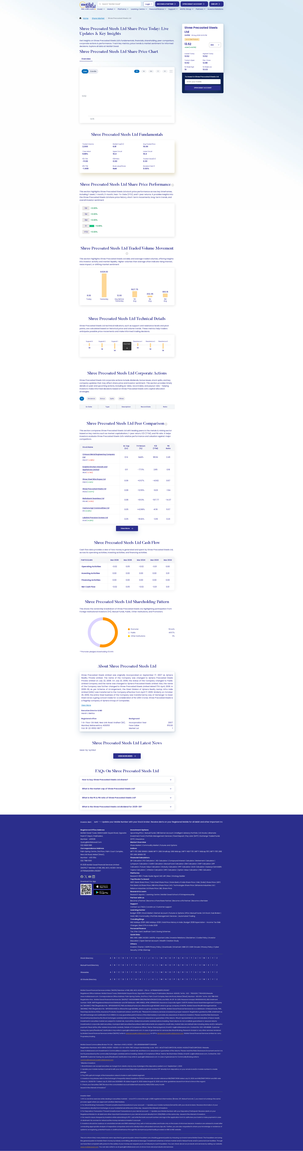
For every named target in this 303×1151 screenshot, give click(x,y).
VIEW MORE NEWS (125, 756)
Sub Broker (215, 913)
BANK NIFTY (153, 851)
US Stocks (203, 833)
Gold (132, 916)
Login (147, 4)
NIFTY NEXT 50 (188, 851)
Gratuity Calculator (169, 867)
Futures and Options (168, 845)
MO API (163, 876)
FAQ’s (143, 907)
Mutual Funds (150, 833)
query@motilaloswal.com (91, 842)
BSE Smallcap (164, 851)
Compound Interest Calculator (181, 860)
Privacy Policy (207, 947)
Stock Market (147, 913)
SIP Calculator (136, 860)
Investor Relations (177, 938)
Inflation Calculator (155, 870)
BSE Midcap (176, 851)
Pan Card (138, 931)
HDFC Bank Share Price (139, 882)
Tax (131, 931)
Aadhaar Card (149, 931)
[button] (100, 4)
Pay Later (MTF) (192, 836)
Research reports (137, 894)
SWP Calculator (204, 864)
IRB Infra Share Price (160, 885)
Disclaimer (190, 938)
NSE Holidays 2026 (137, 922)
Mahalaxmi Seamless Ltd (93, 498)
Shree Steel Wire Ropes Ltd (94, 479)
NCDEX (146, 938)
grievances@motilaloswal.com (138, 1033)
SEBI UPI (214, 4)
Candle (93, 71)
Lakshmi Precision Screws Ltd (95, 517)
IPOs (187, 913)
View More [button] (86, 705)
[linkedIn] (93, 877)
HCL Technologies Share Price (182, 885)
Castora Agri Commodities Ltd (95, 508)
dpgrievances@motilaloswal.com (170, 1033)
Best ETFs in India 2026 (148, 925)
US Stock (206, 913)
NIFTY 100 (214, 851)
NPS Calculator (170, 870)
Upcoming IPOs (136, 833)
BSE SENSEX (143, 851)
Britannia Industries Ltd (205, 885)
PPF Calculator (184, 867)
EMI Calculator (191, 864)
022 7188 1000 (86, 860)
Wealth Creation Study (169, 941)
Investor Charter (137, 947)
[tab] (136, 71)
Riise (169, 876)
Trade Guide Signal (150, 876)
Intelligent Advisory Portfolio (186, 833)
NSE (135, 938)
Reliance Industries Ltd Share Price (144, 888)
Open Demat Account (192, 4)
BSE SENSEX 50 (140, 854)
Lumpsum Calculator (139, 864)
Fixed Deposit (178, 836)
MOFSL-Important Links (159, 938)
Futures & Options (176, 913)
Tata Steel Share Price (159, 882)
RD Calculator (161, 860)
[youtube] (89, 877)
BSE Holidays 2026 (153, 922)
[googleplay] (102, 892)
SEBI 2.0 (185, 947)
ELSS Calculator (198, 867)
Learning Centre (153, 894)
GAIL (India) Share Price (206, 882)
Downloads (167, 947)
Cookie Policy (201, 938)
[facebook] (81, 877)
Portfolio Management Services (159, 836)
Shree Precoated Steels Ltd (94, 489)
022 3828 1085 (86, 845)
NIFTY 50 (133, 851)
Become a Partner (165, 4)
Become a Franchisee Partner (159, 901)
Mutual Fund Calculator (174, 864)
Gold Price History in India (172, 922)
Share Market (135, 845)
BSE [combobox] (212, 45)
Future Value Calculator (150, 867)
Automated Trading (187, 916)
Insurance (140, 839)
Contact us (135, 907)
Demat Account (161, 913)
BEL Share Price (166, 888)
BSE (131, 938)
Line (85, 71)
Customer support (164, 907)
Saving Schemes (163, 931)
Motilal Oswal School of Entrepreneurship (178, 894)
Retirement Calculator (205, 860)
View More (125, 528)
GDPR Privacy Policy (153, 947)
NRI (137, 916)
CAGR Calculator (156, 864)
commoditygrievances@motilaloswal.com (96, 1060)
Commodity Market (151, 845)
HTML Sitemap (144, 950)
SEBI (140, 938)
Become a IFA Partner (181, 901)
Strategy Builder (178, 876)
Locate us (151, 907)
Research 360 (136, 876)
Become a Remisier (200, 901)
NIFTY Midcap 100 (202, 851)
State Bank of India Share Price (182, 882)
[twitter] (85, 877)
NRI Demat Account (165, 833)
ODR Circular (195, 947)
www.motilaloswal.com (89, 1147)
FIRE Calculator (205, 870)
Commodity (144, 916)
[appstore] (102, 886)
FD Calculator (148, 860)
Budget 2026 (135, 913)
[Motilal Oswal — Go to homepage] (87, 6)
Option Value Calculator (188, 870)
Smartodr (177, 947)
